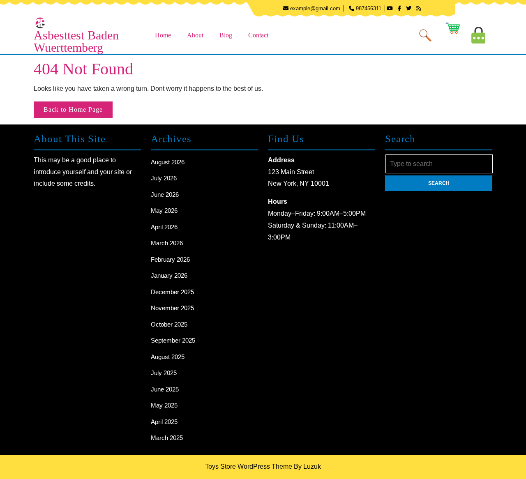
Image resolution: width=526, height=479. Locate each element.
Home (163, 35)
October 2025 (169, 324)
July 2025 (164, 372)
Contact (258, 35)
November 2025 (172, 307)
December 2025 (172, 291)
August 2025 (168, 356)
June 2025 (165, 389)
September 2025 (173, 340)
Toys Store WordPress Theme (248, 466)
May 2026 (164, 210)
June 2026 (165, 194)
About (195, 35)
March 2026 (167, 243)
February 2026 (170, 259)
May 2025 (164, 405)
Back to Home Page (78, 112)
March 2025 (167, 437)
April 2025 (164, 421)
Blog (225, 35)
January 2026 (169, 275)
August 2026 (168, 162)
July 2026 (164, 178)
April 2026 (164, 226)
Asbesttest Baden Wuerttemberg (76, 41)
